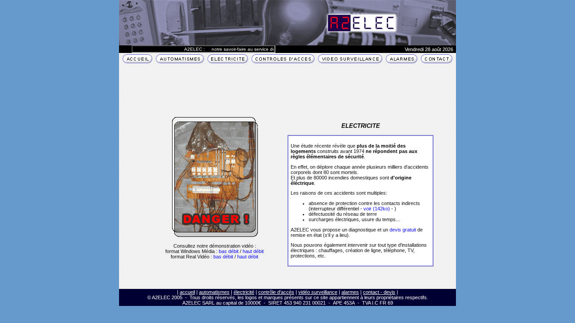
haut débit (253, 251)
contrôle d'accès (276, 292)
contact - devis (379, 292)
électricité (244, 292)
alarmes (350, 292)
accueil (187, 292)
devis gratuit (402, 229)
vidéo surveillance (317, 292)
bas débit (229, 251)
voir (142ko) (376, 208)
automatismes (214, 292)
